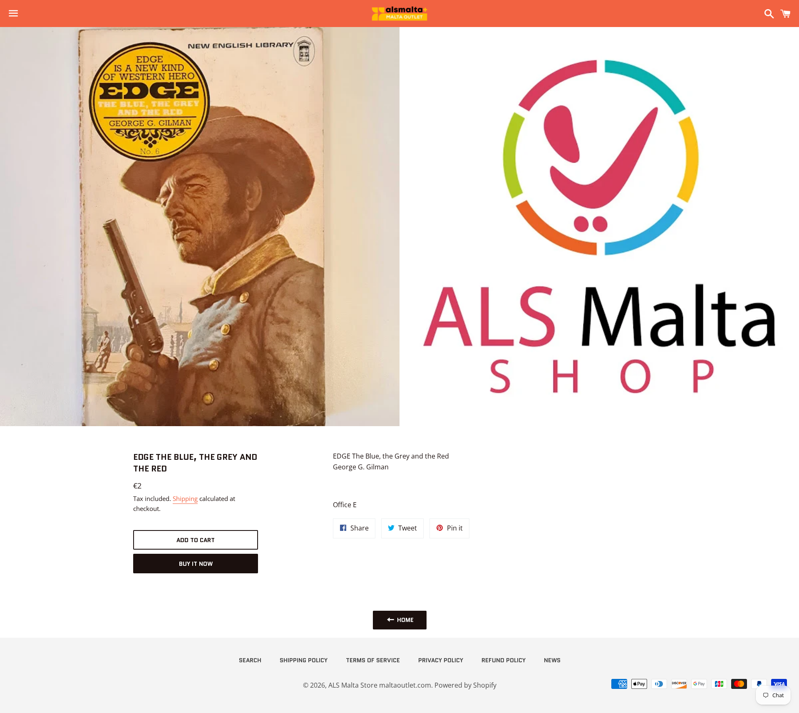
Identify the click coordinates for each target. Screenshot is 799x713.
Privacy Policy (440, 660)
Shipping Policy (304, 660)
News (552, 660)
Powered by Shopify (465, 685)
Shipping (185, 498)
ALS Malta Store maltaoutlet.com (379, 685)
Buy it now (196, 564)
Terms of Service (373, 660)
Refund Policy (503, 660)
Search (250, 660)
